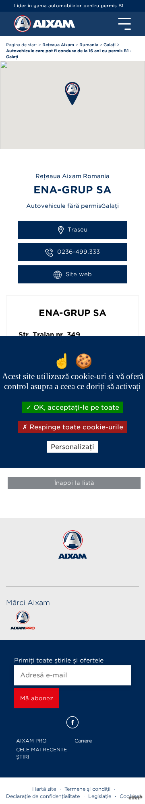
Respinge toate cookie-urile (75, 427)
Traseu (77, 229)
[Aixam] (23, 25)
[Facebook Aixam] (72, 722)
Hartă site (44, 789)
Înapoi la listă (74, 483)
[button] (72, 93)
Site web (79, 274)
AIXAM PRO (31, 741)
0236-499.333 (78, 251)
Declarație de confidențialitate (43, 796)
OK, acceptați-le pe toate (75, 407)
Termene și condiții (87, 789)
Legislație (99, 796)
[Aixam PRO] (22, 622)
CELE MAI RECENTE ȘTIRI (41, 753)
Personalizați (72, 447)
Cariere (83, 741)
